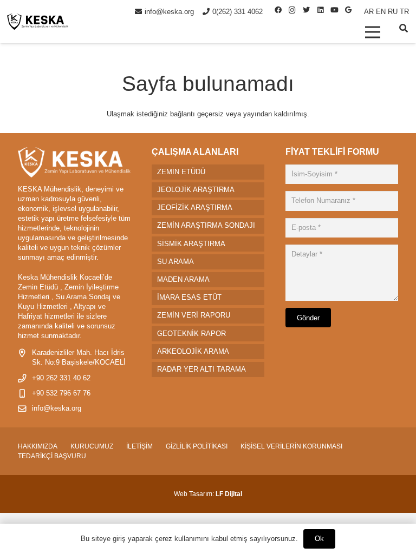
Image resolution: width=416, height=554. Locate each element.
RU (393, 12)
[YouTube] (334, 10)
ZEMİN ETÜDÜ (181, 172)
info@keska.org (56, 408)
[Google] (348, 10)
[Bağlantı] (37, 22)
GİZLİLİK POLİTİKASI (196, 446)
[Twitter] (306, 10)
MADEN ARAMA (183, 279)
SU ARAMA (175, 262)
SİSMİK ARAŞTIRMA (191, 244)
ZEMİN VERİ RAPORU (193, 315)
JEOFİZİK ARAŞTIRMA (194, 207)
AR (369, 12)
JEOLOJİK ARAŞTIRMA (196, 190)
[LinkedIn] (320, 10)
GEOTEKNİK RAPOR (191, 333)
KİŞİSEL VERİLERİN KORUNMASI (291, 446)
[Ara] (403, 28)
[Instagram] (292, 10)
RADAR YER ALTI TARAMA (201, 369)
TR (404, 12)
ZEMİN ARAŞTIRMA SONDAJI (206, 225)
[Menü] (372, 31)
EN (381, 12)
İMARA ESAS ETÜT (189, 297)
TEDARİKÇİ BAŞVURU (52, 456)
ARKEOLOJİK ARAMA (193, 351)
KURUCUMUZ (91, 446)
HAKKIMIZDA (37, 446)
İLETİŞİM (139, 446)
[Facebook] (278, 10)
